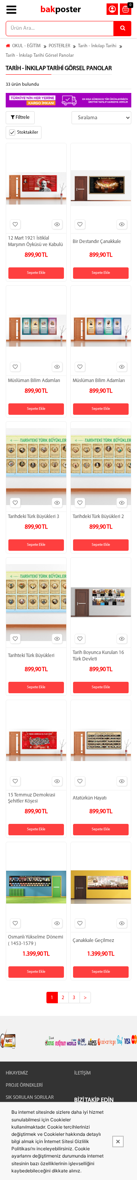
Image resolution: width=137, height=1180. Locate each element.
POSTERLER (59, 46)
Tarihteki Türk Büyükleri (31, 655)
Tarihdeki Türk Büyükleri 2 (98, 516)
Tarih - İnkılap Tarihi (97, 46)
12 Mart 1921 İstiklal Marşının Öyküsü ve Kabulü (35, 241)
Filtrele (22, 117)
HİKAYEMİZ (17, 1073)
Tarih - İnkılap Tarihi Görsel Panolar (40, 55)
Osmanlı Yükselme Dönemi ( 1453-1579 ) (35, 940)
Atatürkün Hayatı (90, 798)
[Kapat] (118, 1141)
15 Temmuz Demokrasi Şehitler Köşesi (31, 798)
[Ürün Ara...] (122, 28)
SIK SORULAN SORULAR (30, 1097)
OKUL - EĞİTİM (26, 46)
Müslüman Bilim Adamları (34, 380)
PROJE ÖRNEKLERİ (24, 1085)
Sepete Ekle (36, 273)
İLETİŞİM (82, 1073)
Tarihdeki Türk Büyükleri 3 (33, 516)
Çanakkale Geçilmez (93, 940)
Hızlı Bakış (57, 224)
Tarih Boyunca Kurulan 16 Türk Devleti (98, 656)
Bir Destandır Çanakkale (97, 241)
